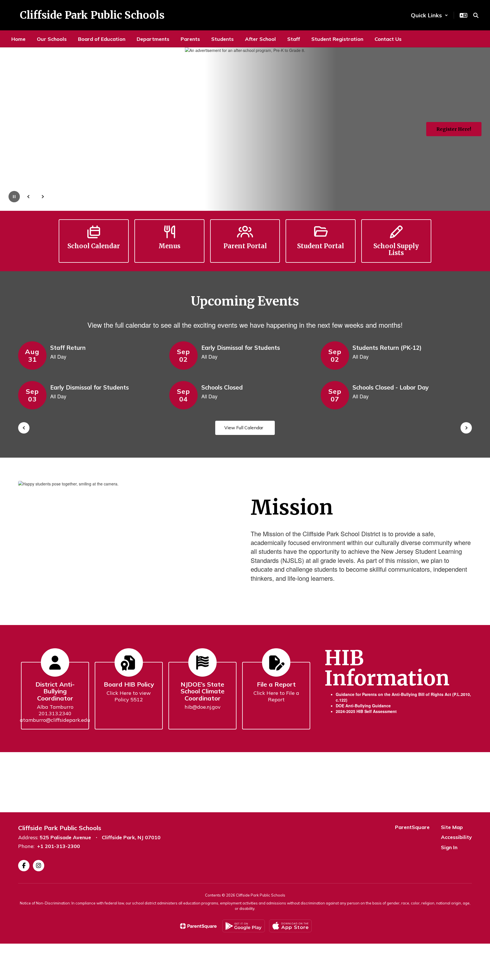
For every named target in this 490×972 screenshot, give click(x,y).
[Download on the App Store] (290, 926)
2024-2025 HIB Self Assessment (366, 711)
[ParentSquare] (198, 926)
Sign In (449, 847)
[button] (429, 15)
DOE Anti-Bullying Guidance (363, 705)
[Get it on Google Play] (243, 926)
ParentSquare (412, 827)
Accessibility (456, 837)
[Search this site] (476, 15)
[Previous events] (23, 428)
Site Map (452, 827)
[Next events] (466, 428)
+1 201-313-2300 (58, 846)
